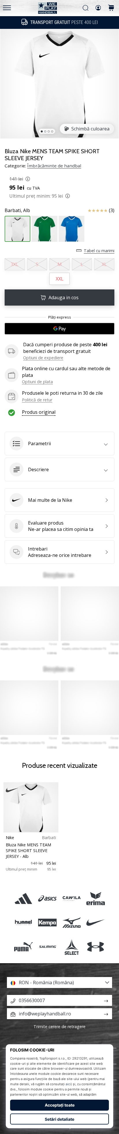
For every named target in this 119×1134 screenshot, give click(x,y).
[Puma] (24, 947)
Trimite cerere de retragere (59, 1026)
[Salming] (48, 947)
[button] (59, 443)
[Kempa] (48, 923)
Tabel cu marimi (99, 250)
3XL (14, 264)
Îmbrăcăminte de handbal (54, 166)
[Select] (71, 947)
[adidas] (24, 899)
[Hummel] (24, 923)
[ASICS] (48, 899)
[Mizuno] (71, 923)
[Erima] (95, 899)
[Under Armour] (95, 947)
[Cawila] (71, 899)
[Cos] (111, 8)
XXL (60, 279)
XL (104, 264)
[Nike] (95, 923)
